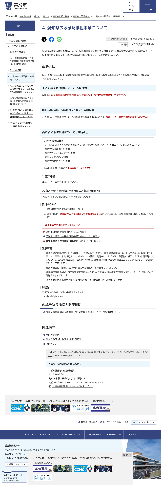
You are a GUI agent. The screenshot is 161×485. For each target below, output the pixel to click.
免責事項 (132, 435)
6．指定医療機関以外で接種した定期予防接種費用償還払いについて (22, 101)
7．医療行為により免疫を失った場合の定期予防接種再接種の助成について (21, 113)
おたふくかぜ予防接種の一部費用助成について (21, 124)
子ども (46, 16)
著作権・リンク (115, 435)
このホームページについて (70, 435)
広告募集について (103, 401)
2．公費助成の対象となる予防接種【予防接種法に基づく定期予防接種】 (22, 61)
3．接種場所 (15, 70)
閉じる (128, 455)
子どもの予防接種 (81, 16)
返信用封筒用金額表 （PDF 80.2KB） (65, 232)
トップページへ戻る (112, 422)
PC (134, 422)
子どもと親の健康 (61, 16)
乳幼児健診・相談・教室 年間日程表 (63, 339)
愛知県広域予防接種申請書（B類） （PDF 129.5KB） (72, 241)
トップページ (25, 16)
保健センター (52, 344)
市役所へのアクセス (16, 464)
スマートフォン (147, 422)
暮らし (37, 16)
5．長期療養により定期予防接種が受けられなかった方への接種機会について (22, 89)
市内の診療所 (52, 335)
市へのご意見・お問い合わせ (39, 435)
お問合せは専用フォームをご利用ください (72, 386)
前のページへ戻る (89, 422)
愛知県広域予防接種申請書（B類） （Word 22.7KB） (72, 236)
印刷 (121, 45)
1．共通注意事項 (17, 52)
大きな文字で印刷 (140, 44)
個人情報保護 (95, 435)
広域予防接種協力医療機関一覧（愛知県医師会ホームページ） (81, 312)
